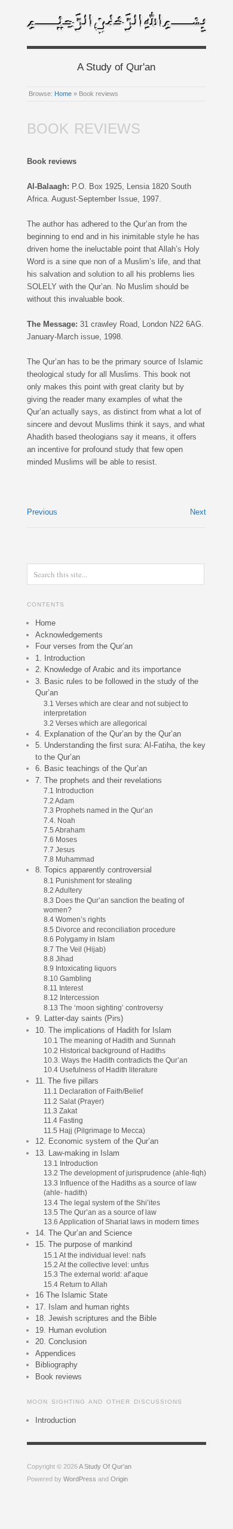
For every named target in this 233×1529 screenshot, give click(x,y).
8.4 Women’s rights (75, 919)
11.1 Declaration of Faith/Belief (94, 1091)
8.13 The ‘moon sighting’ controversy (103, 1007)
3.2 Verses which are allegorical (95, 723)
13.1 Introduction (71, 1163)
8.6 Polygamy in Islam (79, 939)
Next (198, 511)
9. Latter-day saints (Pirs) (79, 1018)
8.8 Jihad (58, 958)
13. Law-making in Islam (77, 1153)
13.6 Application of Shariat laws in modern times (121, 1221)
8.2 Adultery (63, 890)
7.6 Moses (60, 839)
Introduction (55, 1420)
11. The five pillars (67, 1080)
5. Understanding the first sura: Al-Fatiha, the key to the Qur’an (120, 751)
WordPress (79, 1478)
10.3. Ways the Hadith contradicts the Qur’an (116, 1060)
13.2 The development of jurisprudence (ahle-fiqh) (125, 1173)
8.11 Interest (63, 988)
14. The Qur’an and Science (83, 1232)
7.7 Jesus (59, 849)
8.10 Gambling (67, 978)
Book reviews (58, 1376)
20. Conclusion (61, 1341)
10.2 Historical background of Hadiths (104, 1050)
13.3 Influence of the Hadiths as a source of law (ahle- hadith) (120, 1187)
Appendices (55, 1353)
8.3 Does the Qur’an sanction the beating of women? (114, 905)
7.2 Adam (59, 800)
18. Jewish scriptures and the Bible (96, 1318)
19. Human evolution (70, 1330)
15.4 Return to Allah (76, 1284)
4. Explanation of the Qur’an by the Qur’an (108, 733)
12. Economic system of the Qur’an (96, 1141)
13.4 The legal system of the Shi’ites (102, 1202)
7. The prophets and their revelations (98, 780)
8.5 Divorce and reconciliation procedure (110, 929)
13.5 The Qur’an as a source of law (100, 1212)
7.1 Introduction (69, 790)
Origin (119, 1478)
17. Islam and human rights (82, 1306)
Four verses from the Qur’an (84, 646)
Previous (42, 511)
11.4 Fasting (63, 1120)
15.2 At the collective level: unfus (96, 1264)
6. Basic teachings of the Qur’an (91, 768)
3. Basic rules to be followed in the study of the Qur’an (116, 687)
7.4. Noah (59, 820)
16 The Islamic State (71, 1294)
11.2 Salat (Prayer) (74, 1101)
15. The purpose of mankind (83, 1244)
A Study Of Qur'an (105, 1466)
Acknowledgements (69, 634)
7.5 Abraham (64, 830)
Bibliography (56, 1364)
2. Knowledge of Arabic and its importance (108, 669)
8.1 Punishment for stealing (88, 880)
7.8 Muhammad (69, 859)
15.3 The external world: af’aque (96, 1274)
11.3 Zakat (60, 1111)
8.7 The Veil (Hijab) (75, 949)
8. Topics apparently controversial (93, 869)
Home (63, 93)
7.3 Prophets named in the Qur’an (98, 810)
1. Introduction (60, 658)
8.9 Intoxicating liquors (80, 968)
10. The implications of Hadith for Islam (103, 1030)
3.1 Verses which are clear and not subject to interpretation (116, 708)
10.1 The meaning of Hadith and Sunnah (110, 1040)
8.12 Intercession (71, 997)
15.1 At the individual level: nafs (95, 1255)
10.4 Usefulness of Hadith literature (101, 1069)
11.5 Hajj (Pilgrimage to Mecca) (94, 1130)
